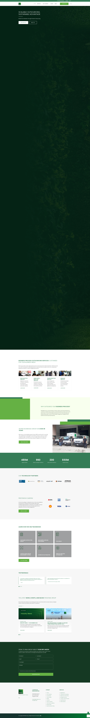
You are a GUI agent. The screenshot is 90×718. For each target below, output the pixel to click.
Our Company (45, 3)
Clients (51, 3)
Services (39, 3)
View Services (23, 22)
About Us (33, 22)
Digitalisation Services (23, 639)
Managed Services (63, 639)
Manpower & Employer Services (37, 640)
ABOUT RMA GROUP (24, 702)
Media (56, 3)
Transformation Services (51, 639)
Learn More (22, 648)
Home (35, 3)
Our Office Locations (60, 0)
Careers (67, 0)
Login (70, 0)
